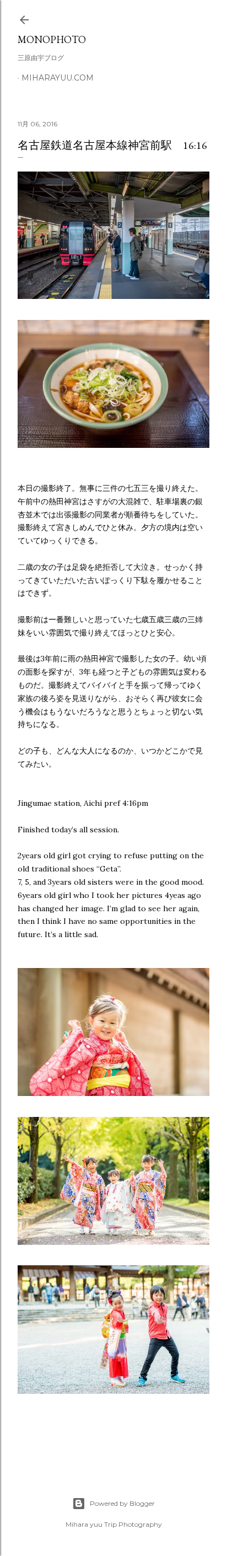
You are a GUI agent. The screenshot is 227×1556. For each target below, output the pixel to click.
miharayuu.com (57, 78)
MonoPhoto (52, 39)
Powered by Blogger (122, 1503)
